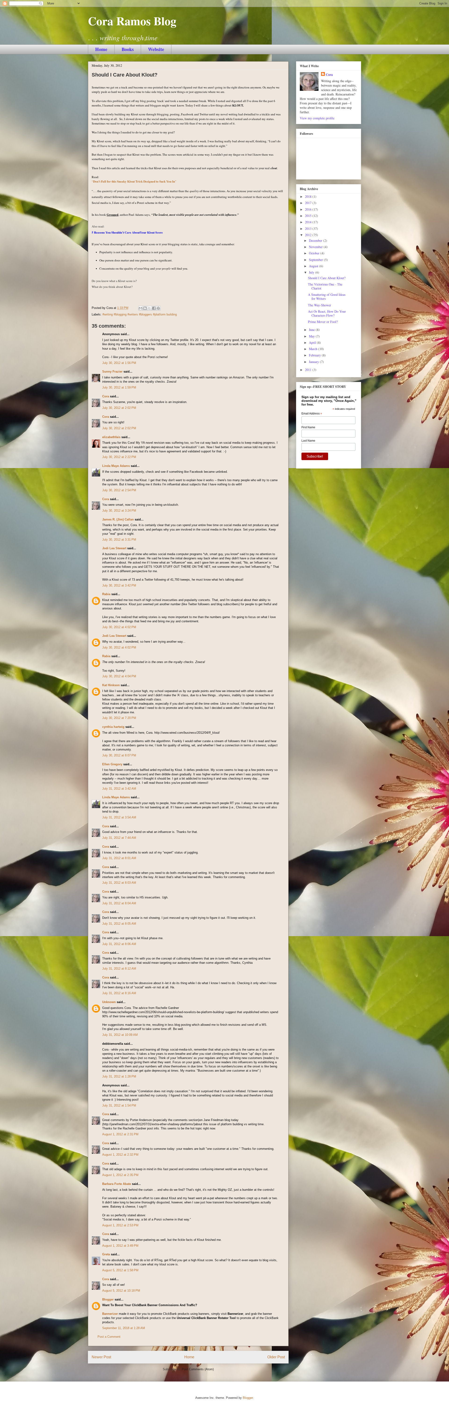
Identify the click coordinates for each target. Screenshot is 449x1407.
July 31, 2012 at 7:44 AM (119, 837)
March (313, 349)
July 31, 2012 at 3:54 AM (119, 817)
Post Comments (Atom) (198, 1369)
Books (128, 49)
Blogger (108, 1299)
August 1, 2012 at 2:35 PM (120, 1175)
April (313, 342)
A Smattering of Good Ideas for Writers (326, 296)
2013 (308, 228)
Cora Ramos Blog (132, 20)
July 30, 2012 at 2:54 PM (119, 490)
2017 (308, 203)
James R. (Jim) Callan (118, 519)
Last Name (308, 440)
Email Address (311, 414)
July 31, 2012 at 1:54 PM (119, 1105)
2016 (308, 209)
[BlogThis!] (145, 308)
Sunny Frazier (112, 371)
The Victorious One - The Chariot (325, 286)
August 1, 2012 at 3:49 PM (120, 1245)
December (316, 240)
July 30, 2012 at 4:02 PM (119, 627)
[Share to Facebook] (154, 308)
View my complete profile (317, 118)
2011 (308, 369)
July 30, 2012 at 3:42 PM (119, 585)
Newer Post (101, 1357)
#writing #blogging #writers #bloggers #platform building (139, 314)
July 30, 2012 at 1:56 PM (119, 363)
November (316, 247)
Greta (106, 1254)
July (312, 272)
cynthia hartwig (113, 727)
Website (156, 49)
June (312, 329)
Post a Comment (109, 1336)
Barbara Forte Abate (116, 1184)
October (314, 253)
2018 (308, 196)
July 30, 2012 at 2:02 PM (119, 408)
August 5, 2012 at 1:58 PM (120, 1270)
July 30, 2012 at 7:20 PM (119, 718)
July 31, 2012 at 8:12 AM (119, 968)
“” (134, 181)
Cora (105, 396)
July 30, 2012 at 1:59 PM (119, 387)
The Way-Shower (319, 305)
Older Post (276, 1357)
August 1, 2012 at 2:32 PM (120, 1154)
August (314, 266)
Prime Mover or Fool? (323, 321)
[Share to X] (149, 308)
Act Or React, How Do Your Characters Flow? (327, 313)
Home (101, 49)
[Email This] (140, 308)
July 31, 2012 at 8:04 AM (119, 903)
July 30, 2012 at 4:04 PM (119, 676)
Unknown (109, 1002)
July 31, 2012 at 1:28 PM (119, 1076)
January (314, 361)
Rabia (106, 594)
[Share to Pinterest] (158, 308)
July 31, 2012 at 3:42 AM (119, 788)
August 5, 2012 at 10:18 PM (121, 1290)
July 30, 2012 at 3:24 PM (119, 510)
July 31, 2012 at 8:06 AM (119, 944)
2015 (308, 215)
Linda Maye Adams (116, 466)
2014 (308, 222)
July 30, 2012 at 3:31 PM (119, 539)
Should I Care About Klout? (326, 278)
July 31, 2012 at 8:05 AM (119, 923)
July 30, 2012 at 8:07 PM (119, 755)
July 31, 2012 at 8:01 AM (119, 858)
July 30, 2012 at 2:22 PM (119, 457)
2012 (308, 235)
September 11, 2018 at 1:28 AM (123, 1328)
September (316, 259)
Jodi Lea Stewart (114, 548)
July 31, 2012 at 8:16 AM (119, 993)
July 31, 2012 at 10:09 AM (120, 1035)
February (315, 355)
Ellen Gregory (112, 764)
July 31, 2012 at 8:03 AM (119, 882)
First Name (308, 427)
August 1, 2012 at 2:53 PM (120, 1225)
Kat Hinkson (111, 685)
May (312, 336)
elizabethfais (111, 437)
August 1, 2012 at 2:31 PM (120, 1134)
